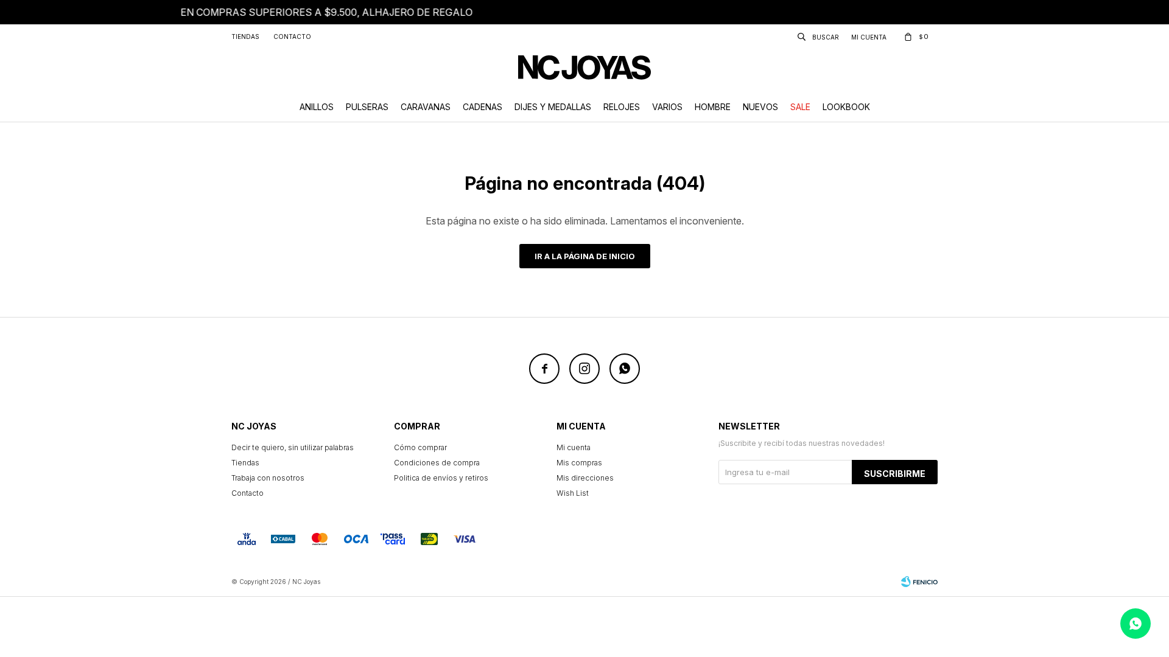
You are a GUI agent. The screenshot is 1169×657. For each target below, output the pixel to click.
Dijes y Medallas (552, 107)
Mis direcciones (585, 477)
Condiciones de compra (437, 462)
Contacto (292, 36)
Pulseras (367, 107)
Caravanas (426, 107)
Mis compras (579, 462)
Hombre (713, 107)
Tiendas (245, 36)
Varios (667, 107)
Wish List (572, 493)
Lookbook (846, 107)
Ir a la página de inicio (585, 256)
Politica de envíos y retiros (441, 477)
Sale (800, 107)
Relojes (621, 107)
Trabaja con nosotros (267, 477)
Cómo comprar (420, 447)
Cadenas (482, 107)
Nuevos (760, 107)
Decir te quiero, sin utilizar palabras (292, 447)
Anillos (317, 107)
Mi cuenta (573, 447)
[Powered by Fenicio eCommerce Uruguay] (919, 581)
